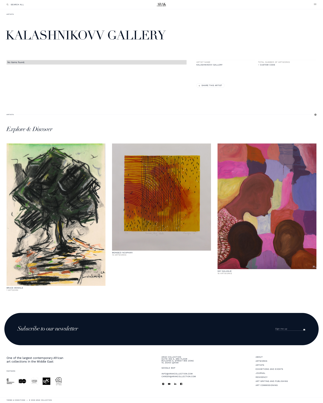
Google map (168, 368)
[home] (161, 4)
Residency (261, 377)
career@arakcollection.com (179, 376)
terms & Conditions (16, 400)
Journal (260, 373)
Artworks (261, 361)
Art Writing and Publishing (272, 381)
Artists (10, 14)
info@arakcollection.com (177, 374)
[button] (315, 4)
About (259, 357)
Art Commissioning (267, 385)
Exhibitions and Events (269, 369)
